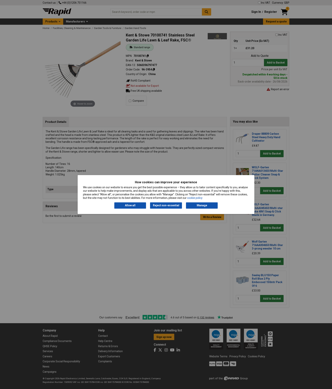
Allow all (130, 205)
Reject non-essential (166, 205)
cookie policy (195, 197)
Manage (202, 205)
